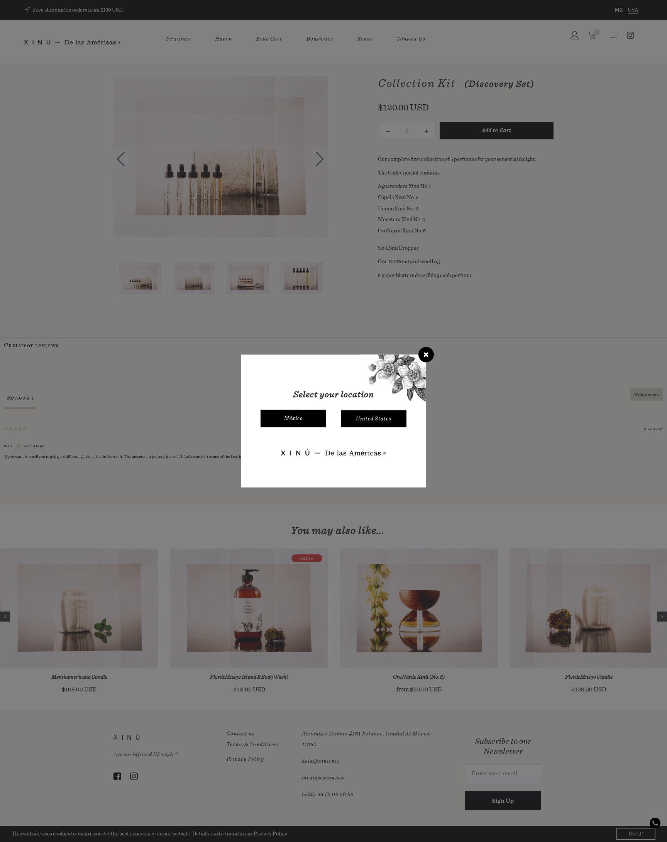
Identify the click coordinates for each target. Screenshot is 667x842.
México (293, 418)
